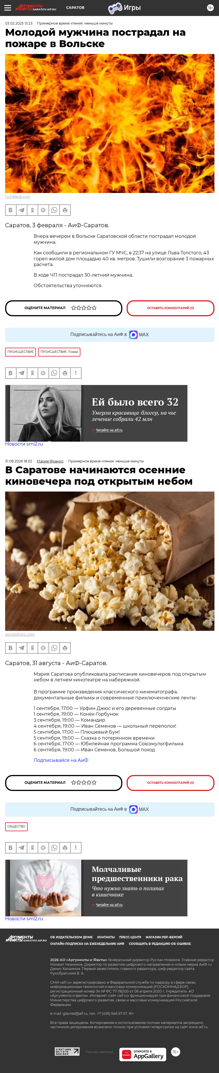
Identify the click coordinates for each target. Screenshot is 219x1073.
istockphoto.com (20, 634)
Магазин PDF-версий (164, 937)
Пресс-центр (130, 937)
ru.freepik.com (18, 196)
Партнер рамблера (99, 1052)
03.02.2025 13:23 (19, 23)
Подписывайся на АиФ (61, 760)
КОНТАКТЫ (106, 937)
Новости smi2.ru (24, 444)
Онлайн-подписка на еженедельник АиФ (87, 944)
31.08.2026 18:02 (18, 461)
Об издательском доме (71, 937)
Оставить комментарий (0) (170, 308)
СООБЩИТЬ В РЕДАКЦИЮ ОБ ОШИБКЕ (160, 944)
